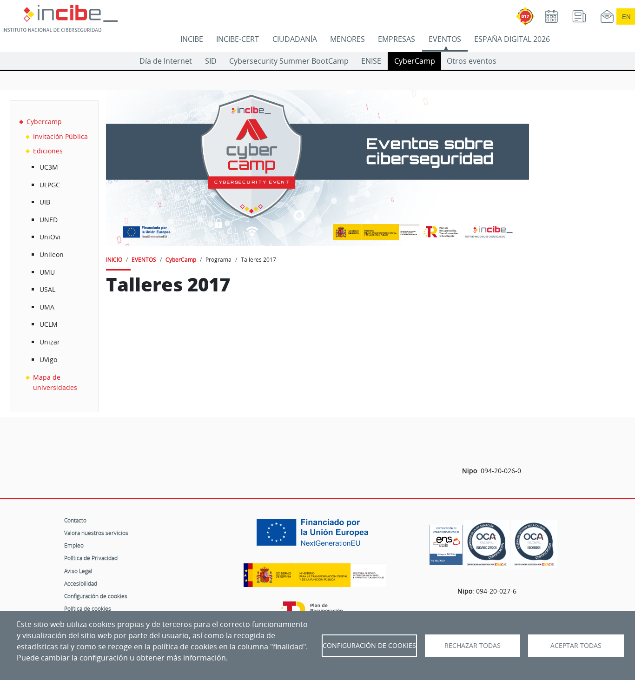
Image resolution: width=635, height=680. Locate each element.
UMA (47, 307)
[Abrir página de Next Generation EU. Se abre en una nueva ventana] (315, 536)
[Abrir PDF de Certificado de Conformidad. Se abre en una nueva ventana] (446, 542)
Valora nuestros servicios (96, 532)
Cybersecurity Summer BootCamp (289, 61)
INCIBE (191, 39)
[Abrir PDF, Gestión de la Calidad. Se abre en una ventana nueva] (534, 544)
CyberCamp (414, 61)
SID (211, 61)
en (626, 16)
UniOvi (50, 236)
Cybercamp (44, 121)
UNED (49, 219)
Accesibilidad (80, 583)
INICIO (114, 259)
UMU (47, 272)
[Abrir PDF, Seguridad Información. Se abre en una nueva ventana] (486, 544)
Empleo (74, 545)
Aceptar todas (576, 645)
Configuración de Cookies (369, 645)
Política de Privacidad (91, 557)
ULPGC (50, 184)
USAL (47, 289)
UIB (45, 202)
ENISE (371, 61)
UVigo (48, 359)
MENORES (347, 39)
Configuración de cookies (95, 596)
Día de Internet (165, 61)
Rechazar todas (472, 645)
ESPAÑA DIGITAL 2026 (512, 39)
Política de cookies (87, 608)
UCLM (49, 324)
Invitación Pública (60, 136)
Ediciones (48, 150)
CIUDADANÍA (294, 39)
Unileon (52, 254)
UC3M (49, 167)
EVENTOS (445, 39)
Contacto (75, 520)
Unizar (50, 341)
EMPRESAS (396, 39)
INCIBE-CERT (237, 39)
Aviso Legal (78, 570)
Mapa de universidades (55, 382)
